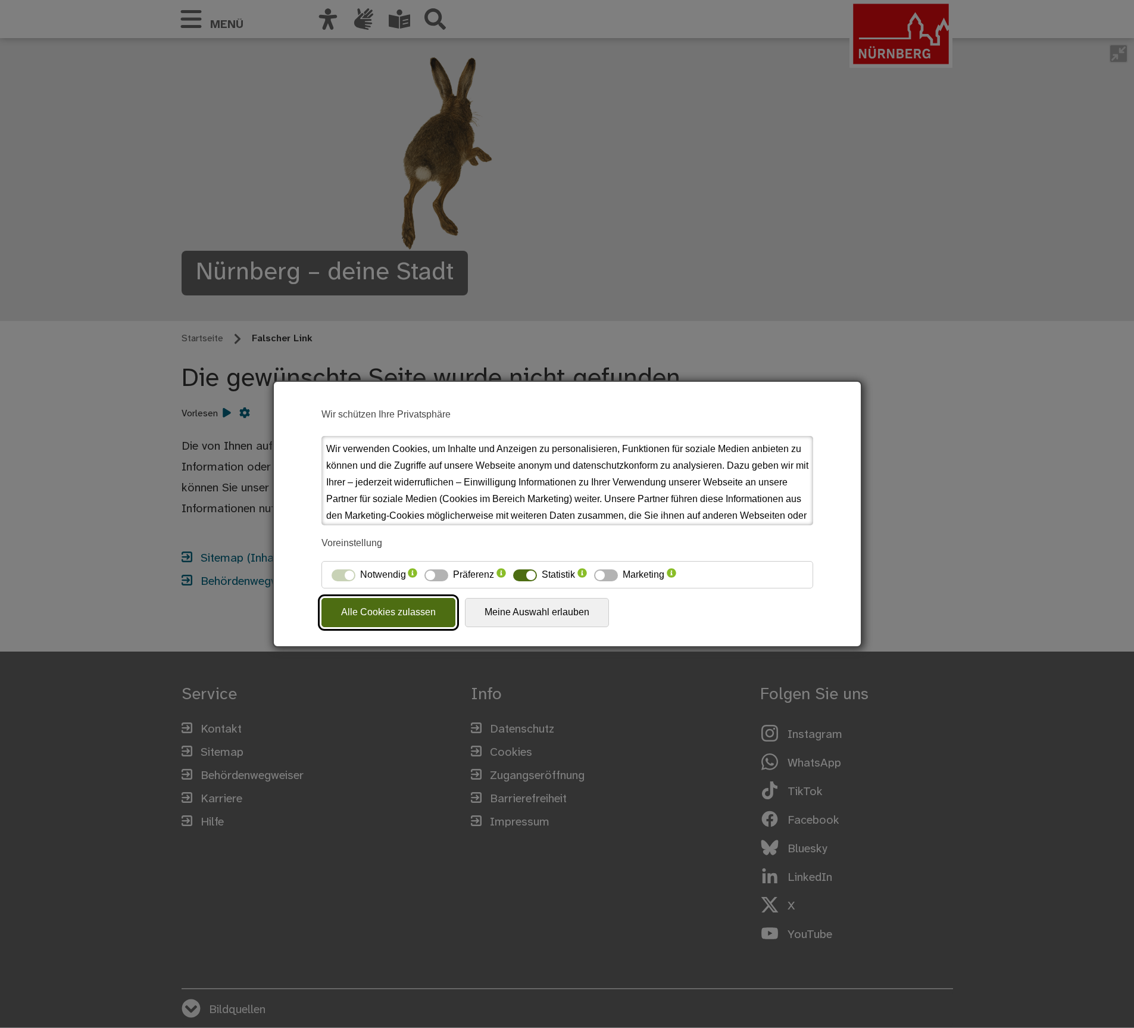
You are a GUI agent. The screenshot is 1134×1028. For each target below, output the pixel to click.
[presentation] (412, 574)
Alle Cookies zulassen (388, 612)
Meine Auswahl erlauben (537, 612)
